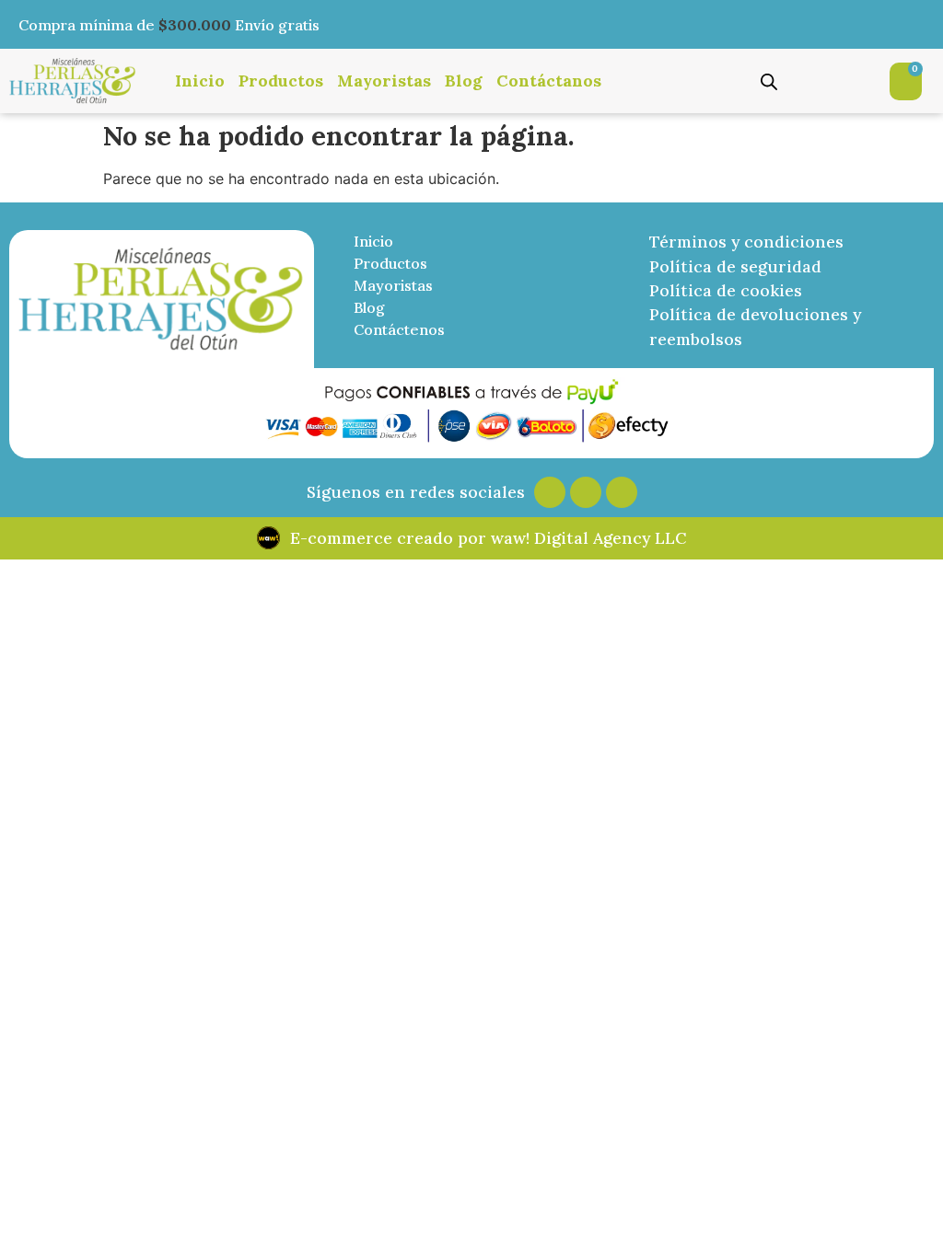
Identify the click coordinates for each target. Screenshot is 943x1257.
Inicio (200, 80)
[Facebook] (585, 492)
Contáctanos (548, 80)
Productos (281, 80)
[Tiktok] (621, 492)
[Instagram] (549, 492)
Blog (464, 80)
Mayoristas (384, 80)
